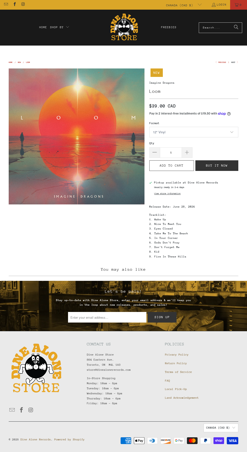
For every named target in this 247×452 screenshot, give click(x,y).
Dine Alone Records (36, 439)
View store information (167, 193)
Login (221, 4)
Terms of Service (178, 372)
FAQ (167, 380)
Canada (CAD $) (180, 5)
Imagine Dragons (162, 82)
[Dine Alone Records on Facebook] (14, 5)
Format (154, 123)
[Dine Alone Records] (124, 27)
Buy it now (217, 165)
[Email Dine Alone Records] (6, 5)
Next (233, 62)
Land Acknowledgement (182, 397)
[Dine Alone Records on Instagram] (23, 5)
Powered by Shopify (69, 439)
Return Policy (176, 363)
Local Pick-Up (176, 389)
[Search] (236, 27)
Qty (151, 143)
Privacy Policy (177, 354)
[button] (59, 27)
